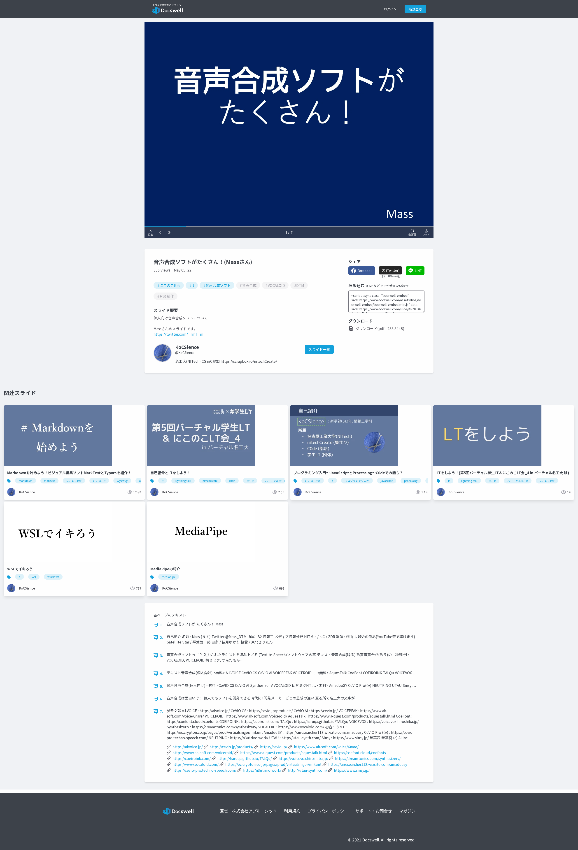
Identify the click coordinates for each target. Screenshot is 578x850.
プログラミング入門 (357, 481)
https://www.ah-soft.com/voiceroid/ (202, 752)
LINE (418, 270)
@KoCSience (184, 352)
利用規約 (292, 811)
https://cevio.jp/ (273, 746)
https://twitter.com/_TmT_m (178, 334)
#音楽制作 (165, 296)
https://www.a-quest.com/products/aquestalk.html (283, 752)
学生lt (250, 481)
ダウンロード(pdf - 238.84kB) (380, 328)
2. (161, 637)
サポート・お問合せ (373, 811)
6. (161, 698)
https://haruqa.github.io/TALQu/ (244, 758)
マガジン (407, 811)
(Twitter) (392, 270)
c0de (232, 481)
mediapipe (168, 577)
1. (161, 624)
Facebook (365, 270)
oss (141, 481)
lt (162, 481)
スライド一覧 (319, 349)
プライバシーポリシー (328, 811)
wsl (34, 577)
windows (53, 577)
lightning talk (183, 481)
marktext (49, 481)
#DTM (299, 285)
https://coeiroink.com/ (191, 758)
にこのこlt (99, 481)
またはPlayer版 (390, 276)
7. (161, 711)
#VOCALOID (275, 285)
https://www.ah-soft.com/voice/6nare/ (326, 746)
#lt (191, 285)
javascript (387, 481)
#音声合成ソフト (217, 285)
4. (161, 673)
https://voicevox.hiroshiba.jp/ (303, 758)
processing (410, 481)
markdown (26, 481)
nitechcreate (210, 481)
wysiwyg (122, 481)
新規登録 (415, 9)
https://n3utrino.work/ (262, 770)
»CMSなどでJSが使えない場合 (387, 285)
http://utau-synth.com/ (307, 770)
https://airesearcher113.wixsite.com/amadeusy (367, 764)
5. (161, 686)
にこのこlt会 (74, 481)
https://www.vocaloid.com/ (195, 764)
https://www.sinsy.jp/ (352, 770)
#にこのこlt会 (168, 285)
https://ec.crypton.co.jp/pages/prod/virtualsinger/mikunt (273, 764)
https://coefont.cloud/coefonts (360, 752)
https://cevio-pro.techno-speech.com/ (204, 770)
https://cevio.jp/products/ (231, 746)
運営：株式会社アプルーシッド (248, 811)
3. (161, 655)
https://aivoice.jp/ (187, 746)
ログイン (390, 9)
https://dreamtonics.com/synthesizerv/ (368, 758)
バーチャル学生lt (275, 481)
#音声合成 (248, 285)
